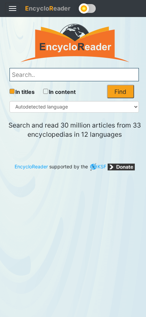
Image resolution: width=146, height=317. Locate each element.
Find (120, 91)
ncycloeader (47, 8)
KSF (101, 166)
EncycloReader (31, 166)
